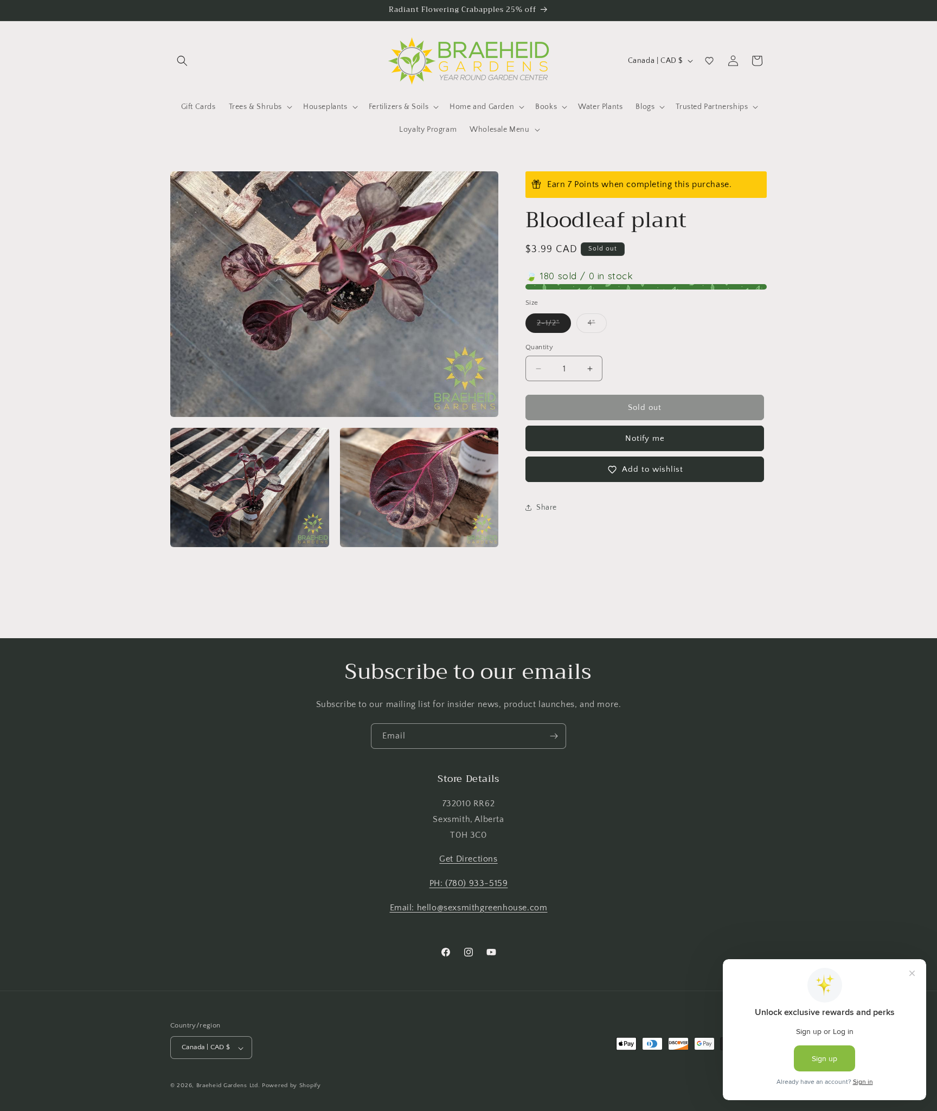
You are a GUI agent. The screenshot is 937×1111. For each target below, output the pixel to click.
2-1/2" (554, 325)
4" (597, 325)
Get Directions (468, 859)
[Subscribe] (554, 736)
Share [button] (546, 507)
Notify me (645, 438)
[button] (182, 61)
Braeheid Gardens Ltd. (228, 1086)
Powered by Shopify (291, 1086)
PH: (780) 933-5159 (468, 884)
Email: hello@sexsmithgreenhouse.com (469, 908)
